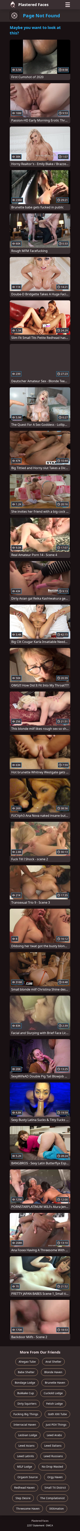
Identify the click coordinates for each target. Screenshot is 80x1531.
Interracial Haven (25, 1424)
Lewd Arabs (54, 1435)
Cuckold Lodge (53, 1393)
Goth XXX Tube (57, 1414)
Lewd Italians (53, 1445)
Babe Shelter (26, 1372)
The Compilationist (52, 1498)
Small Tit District (55, 1487)
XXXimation (56, 1508)
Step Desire (23, 1498)
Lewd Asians (26, 1445)
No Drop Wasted (52, 1466)
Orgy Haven (55, 1477)
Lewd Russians (53, 1456)
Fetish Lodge (54, 1403)
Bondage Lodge (25, 1382)
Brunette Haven (55, 1382)
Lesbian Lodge (27, 1435)
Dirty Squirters (27, 1403)
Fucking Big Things (25, 1414)
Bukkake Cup (25, 1393)
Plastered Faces (33, 4)
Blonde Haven (53, 1372)
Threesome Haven (28, 1508)
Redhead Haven (24, 1487)
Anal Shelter (53, 1361)
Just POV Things (56, 1424)
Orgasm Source (27, 1477)
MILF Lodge (24, 1466)
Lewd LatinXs (25, 1456)
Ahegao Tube (27, 1361)
